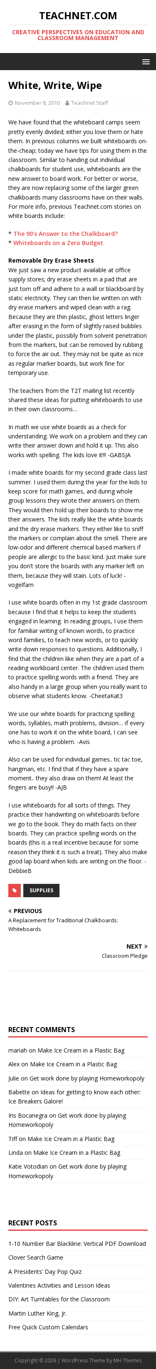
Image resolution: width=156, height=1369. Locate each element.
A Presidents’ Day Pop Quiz (45, 1271)
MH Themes (127, 1360)
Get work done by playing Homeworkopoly (87, 1078)
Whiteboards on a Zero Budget (58, 243)
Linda (15, 1152)
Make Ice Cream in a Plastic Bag (80, 1050)
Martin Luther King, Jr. (37, 1313)
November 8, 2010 (37, 102)
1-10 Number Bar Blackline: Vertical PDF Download (77, 1244)
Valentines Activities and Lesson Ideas (59, 1285)
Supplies (41, 890)
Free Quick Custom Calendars (48, 1327)
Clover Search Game (35, 1257)
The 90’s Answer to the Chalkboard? (65, 234)
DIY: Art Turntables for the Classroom (59, 1299)
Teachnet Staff (89, 102)
